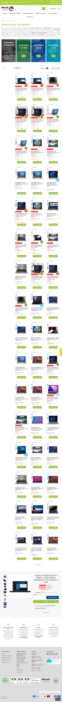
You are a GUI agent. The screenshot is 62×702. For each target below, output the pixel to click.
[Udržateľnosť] (24, 631)
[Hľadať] (43, 8)
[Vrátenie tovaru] (54, 631)
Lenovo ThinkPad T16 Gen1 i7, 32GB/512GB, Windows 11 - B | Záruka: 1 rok (37, 309)
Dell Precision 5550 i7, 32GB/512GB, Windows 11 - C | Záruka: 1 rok (37, 339)
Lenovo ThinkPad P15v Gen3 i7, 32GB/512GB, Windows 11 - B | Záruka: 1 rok (21, 90)
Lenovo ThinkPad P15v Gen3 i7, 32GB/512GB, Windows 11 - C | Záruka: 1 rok (37, 90)
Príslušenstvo (30, 16)
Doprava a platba (20, 659)
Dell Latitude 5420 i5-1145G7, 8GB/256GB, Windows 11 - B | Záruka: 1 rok (21, 309)
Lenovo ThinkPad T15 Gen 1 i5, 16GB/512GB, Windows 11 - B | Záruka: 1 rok (21, 549)
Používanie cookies (20, 661)
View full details (46, 612)
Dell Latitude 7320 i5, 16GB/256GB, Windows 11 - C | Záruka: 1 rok (37, 488)
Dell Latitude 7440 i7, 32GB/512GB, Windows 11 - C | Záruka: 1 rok (37, 399)
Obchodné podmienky (21, 656)
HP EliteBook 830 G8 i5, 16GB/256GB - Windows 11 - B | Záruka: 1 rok (21, 184)
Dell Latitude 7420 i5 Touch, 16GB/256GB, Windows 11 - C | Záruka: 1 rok (53, 246)
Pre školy (31, 2)
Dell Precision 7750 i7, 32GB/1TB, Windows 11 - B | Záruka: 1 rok (21, 518)
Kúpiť (46, 601)
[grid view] (58, 68)
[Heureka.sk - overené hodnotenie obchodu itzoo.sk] (54, 664)
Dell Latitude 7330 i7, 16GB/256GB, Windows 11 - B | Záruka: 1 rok (37, 459)
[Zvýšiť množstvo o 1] (43, 597)
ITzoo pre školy (20, 671)
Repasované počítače (28, 13)
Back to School (4, 2)
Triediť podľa (17, 67)
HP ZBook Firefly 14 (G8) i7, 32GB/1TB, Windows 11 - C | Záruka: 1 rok (21, 246)
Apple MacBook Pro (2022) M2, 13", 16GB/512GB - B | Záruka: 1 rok (52, 399)
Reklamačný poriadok (21, 658)
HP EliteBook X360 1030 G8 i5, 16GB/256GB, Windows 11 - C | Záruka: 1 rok (21, 152)
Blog (17, 2)
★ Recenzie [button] (60, 352)
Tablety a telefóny (52, 13)
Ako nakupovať (20, 655)
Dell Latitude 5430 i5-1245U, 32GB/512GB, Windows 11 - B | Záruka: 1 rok (21, 339)
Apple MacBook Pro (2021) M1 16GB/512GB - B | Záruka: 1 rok (53, 339)
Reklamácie (12, 2)
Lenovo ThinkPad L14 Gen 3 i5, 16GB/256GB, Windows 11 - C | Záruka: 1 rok (21, 121)
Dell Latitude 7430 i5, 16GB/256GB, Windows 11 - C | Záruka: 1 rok (53, 488)
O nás (23, 2)
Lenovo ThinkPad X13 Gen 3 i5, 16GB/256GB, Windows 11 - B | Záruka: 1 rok (21, 215)
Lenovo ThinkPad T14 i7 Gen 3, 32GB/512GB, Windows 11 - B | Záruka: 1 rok (53, 429)
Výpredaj (5, 13)
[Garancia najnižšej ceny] (8, 631)
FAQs (20, 2)
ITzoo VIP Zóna (20, 669)
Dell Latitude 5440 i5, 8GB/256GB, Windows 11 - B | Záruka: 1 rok (21, 429)
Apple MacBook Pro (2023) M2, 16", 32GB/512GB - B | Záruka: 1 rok (37, 246)
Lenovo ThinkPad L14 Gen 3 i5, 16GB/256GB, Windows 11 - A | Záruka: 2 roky (37, 278)
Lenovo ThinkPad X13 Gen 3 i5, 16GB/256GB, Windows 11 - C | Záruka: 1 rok (53, 278)
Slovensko (55, 692)
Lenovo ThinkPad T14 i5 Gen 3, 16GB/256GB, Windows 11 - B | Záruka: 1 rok (53, 369)
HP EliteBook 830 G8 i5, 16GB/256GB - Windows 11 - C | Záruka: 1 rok (21, 369)
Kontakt (26, 2)
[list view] (59, 68)
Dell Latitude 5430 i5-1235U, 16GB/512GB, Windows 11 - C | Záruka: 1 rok (53, 309)
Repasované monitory (40, 13)
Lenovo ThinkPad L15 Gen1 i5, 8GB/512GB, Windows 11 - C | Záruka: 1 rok (21, 459)
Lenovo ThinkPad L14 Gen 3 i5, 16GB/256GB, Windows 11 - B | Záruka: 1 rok (37, 121)
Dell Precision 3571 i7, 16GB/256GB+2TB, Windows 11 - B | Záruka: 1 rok (37, 429)
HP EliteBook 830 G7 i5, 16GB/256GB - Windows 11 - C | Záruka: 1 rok (37, 184)
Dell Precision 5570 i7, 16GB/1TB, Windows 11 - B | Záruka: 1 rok (36, 215)
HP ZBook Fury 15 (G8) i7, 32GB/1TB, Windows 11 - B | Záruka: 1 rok (21, 278)
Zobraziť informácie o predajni (40, 608)
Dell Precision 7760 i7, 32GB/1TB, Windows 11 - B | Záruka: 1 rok (52, 215)
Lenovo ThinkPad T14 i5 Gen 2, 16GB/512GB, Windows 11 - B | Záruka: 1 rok (53, 518)
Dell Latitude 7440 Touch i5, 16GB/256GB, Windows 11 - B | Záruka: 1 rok (37, 369)
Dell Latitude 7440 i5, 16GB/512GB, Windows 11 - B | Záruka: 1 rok (21, 399)
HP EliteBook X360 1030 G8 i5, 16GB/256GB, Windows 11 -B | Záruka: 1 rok (53, 121)
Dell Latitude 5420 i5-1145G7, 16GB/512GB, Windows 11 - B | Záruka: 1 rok (53, 90)
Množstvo (35, 594)
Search (3, 695)
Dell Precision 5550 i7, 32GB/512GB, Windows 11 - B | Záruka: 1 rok (37, 152)
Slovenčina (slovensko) (55, 3)
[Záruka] (39, 631)
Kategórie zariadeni (5, 2)
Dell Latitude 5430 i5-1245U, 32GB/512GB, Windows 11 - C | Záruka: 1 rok (53, 459)
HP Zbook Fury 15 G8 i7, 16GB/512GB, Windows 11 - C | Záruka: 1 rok (21, 488)
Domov (3, 20)
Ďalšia (39, 564)
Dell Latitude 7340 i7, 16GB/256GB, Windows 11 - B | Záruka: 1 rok (53, 549)
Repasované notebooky (15, 13)
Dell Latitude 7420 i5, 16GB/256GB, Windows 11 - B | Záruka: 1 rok (53, 152)
